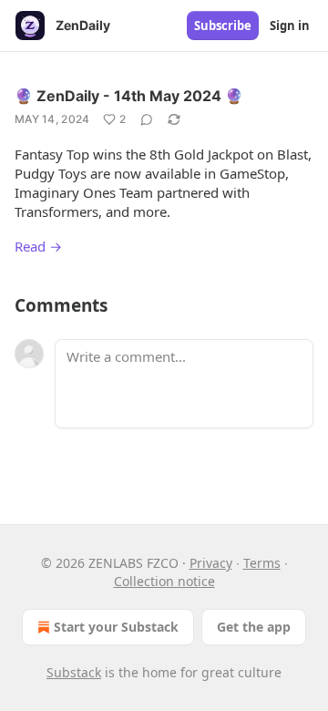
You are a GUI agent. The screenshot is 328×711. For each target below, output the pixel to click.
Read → (38, 246)
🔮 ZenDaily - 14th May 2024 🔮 (129, 96)
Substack (73, 672)
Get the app (254, 626)
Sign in (290, 25)
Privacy (211, 563)
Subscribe (222, 25)
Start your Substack (116, 626)
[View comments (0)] (147, 119)
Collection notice (164, 581)
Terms (262, 563)
